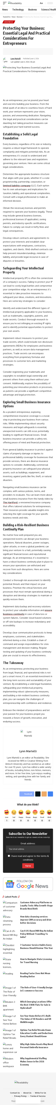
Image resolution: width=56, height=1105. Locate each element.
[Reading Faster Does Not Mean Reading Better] (10, 977)
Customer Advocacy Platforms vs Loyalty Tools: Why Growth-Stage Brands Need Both (36, 905)
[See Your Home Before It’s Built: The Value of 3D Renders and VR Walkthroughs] (10, 1019)
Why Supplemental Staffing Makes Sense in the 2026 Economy (33, 1061)
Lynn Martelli (16, 58)
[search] (36, 3)
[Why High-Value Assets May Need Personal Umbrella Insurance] (10, 1048)
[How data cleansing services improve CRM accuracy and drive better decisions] (10, 920)
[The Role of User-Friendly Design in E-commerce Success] (10, 991)
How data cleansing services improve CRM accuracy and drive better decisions (35, 919)
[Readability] (15, 3)
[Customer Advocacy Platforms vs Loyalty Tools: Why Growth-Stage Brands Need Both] (10, 906)
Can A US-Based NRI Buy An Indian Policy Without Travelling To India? (36, 933)
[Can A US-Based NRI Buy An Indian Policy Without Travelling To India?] (10, 934)
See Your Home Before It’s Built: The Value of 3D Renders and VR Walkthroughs (35, 1019)
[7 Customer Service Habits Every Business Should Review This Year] (10, 949)
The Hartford (10, 502)
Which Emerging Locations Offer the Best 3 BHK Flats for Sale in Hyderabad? (36, 1004)
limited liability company (17, 185)
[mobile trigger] (5, 3)
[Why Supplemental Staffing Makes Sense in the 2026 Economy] (10, 1062)
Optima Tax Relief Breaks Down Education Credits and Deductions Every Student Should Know (36, 1033)
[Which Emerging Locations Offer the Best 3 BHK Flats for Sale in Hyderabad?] (10, 1005)
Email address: (28, 843)
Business (8, 22)
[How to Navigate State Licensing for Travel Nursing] (10, 963)
